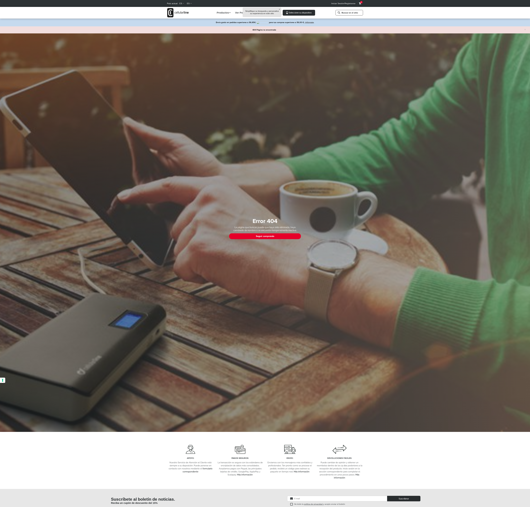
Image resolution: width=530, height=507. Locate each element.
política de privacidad (313, 504)
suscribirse (404, 498)
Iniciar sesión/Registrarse (343, 3)
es (180, 3)
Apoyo (190, 458)
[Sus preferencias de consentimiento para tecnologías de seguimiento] (2, 380)
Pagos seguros (239, 458)
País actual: (172, 3)
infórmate (309, 22)
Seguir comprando (265, 236)
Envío (290, 458)
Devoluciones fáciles (339, 458)
